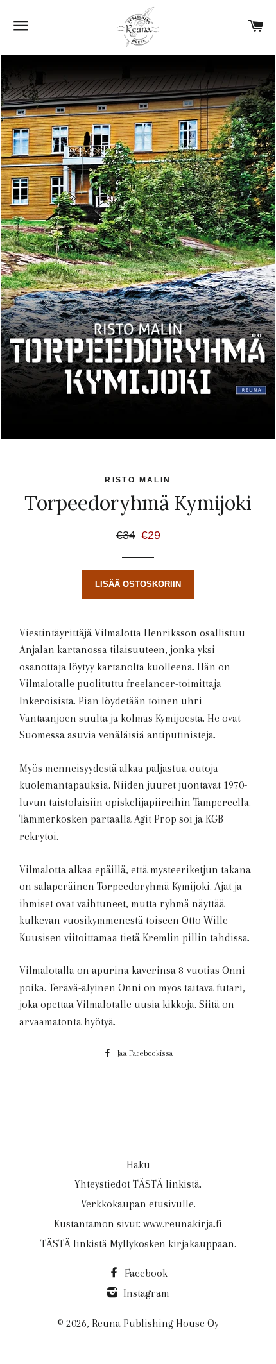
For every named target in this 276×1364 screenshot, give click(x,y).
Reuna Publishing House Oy (155, 1323)
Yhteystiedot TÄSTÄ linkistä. (138, 1184)
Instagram (145, 1293)
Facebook (145, 1273)
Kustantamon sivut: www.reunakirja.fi (138, 1224)
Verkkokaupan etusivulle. (138, 1204)
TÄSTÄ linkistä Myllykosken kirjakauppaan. (138, 1244)
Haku (138, 1165)
